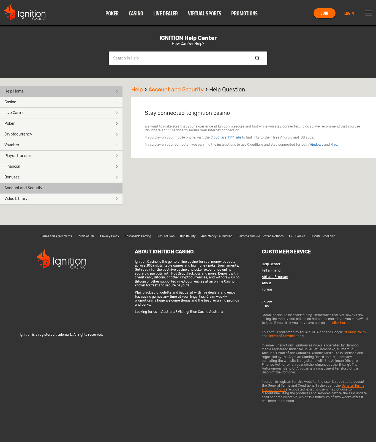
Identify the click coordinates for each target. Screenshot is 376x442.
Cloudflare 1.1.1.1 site (226, 137)
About (266, 283)
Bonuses (12, 177)
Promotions (244, 13)
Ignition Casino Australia (204, 312)
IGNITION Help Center (188, 38)
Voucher (11, 145)
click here (340, 323)
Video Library (16, 198)
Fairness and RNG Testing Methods (261, 236)
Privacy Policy (109, 236)
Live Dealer (165, 13)
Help (137, 89)
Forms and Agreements (56, 236)
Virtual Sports (204, 13)
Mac (334, 145)
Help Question (227, 89)
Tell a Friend (271, 270)
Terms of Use (86, 236)
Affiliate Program (275, 277)
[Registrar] (61, 325)
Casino (136, 13)
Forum (267, 289)
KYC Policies (297, 236)
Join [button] (324, 13)
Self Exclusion (166, 236)
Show (257, 58)
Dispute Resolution (323, 236)
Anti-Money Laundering (216, 236)
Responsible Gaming (138, 236)
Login (349, 13)
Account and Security (23, 188)
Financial (12, 166)
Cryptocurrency (18, 134)
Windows (316, 145)
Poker (112, 13)
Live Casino (14, 112)
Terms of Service (282, 336)
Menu (368, 13)
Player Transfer (17, 155)
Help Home (14, 91)
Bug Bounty (188, 236)
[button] (112, 13)
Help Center (271, 264)
